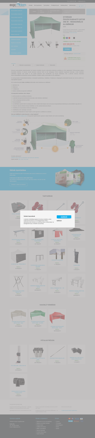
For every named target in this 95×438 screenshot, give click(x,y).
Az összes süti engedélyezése (64, 217)
